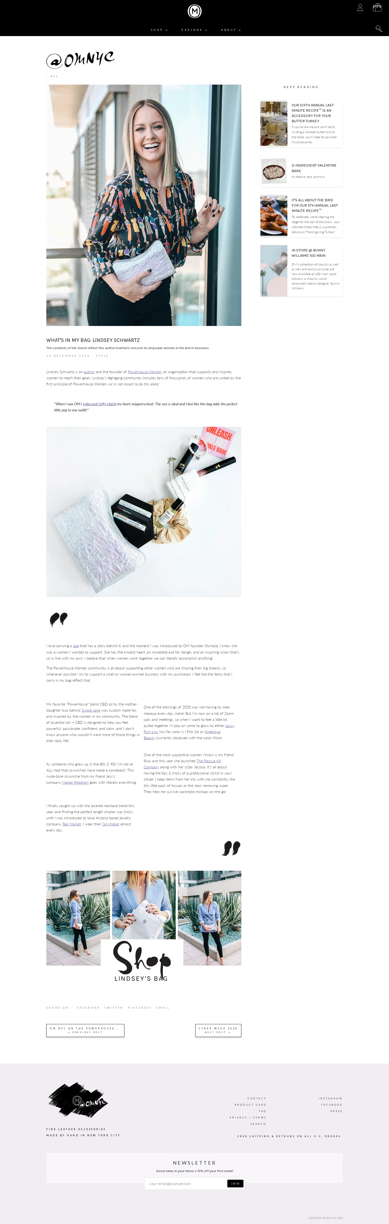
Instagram (331, 1098)
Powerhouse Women (144, 371)
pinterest (142, 1009)
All (55, 76)
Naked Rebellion (75, 782)
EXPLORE (193, 29)
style (102, 355)
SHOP (158, 29)
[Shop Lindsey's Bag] (143, 984)
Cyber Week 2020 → (218, 1030)
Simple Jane (91, 710)
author (89, 371)
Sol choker (110, 824)
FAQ (263, 1111)
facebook (90, 1009)
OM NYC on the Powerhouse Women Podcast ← (87, 1030)
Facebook (332, 1104)
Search (259, 1123)
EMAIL (163, 1007)
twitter (116, 1009)
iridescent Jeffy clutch (99, 404)
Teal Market (71, 824)
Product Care (251, 1104)
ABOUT (230, 29)
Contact (257, 1098)
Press (337, 1111)
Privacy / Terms (248, 1117)
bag (76, 645)
